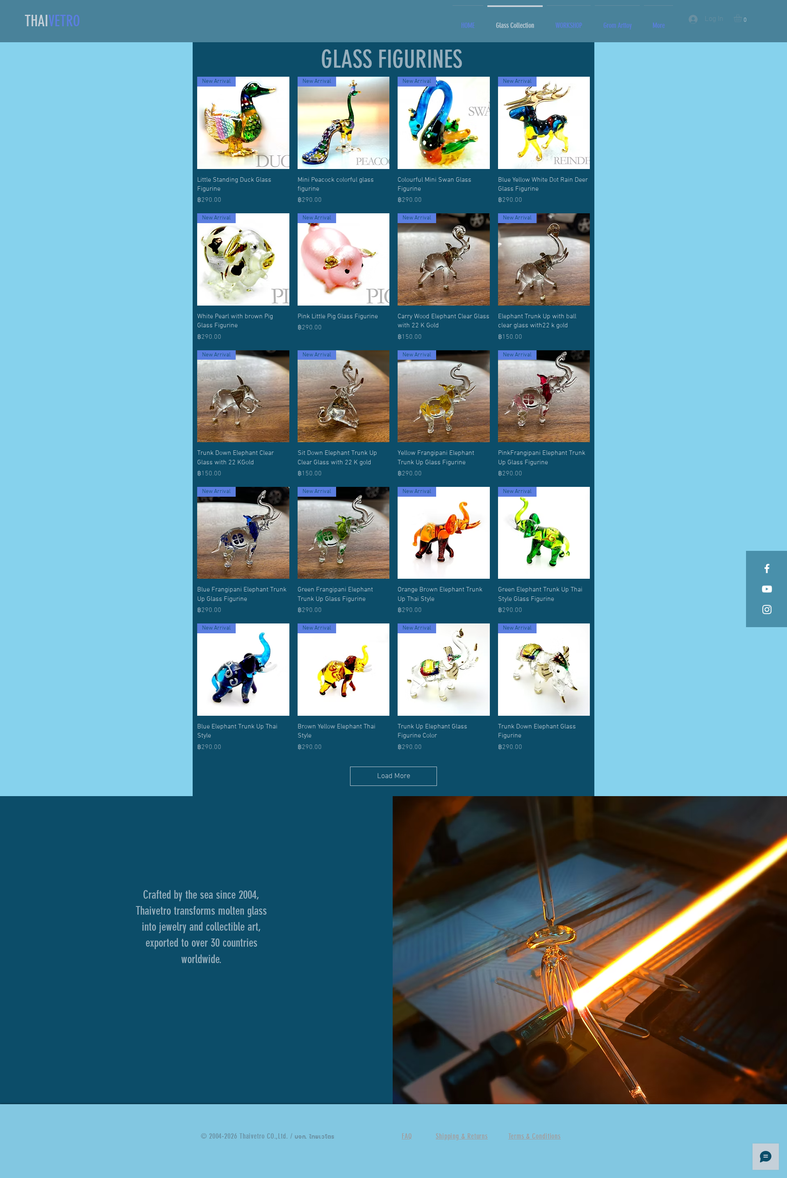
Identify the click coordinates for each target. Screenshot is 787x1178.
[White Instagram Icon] (767, 609)
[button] (742, 18)
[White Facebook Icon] (767, 568)
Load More (393, 776)
